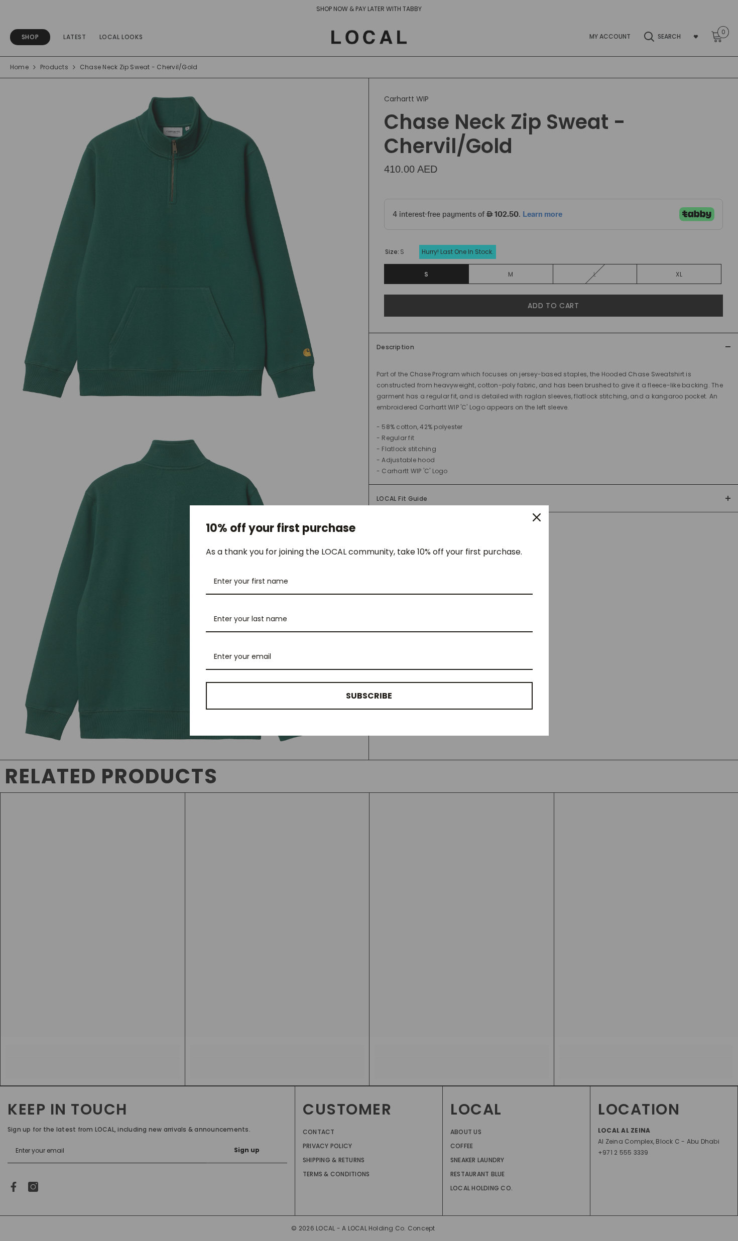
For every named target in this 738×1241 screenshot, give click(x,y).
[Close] (537, 517)
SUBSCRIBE (369, 696)
